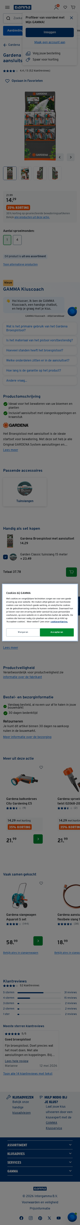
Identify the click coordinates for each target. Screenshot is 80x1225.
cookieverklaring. (59, 622)
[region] (40, 612)
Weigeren (23, 632)
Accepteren (56, 632)
